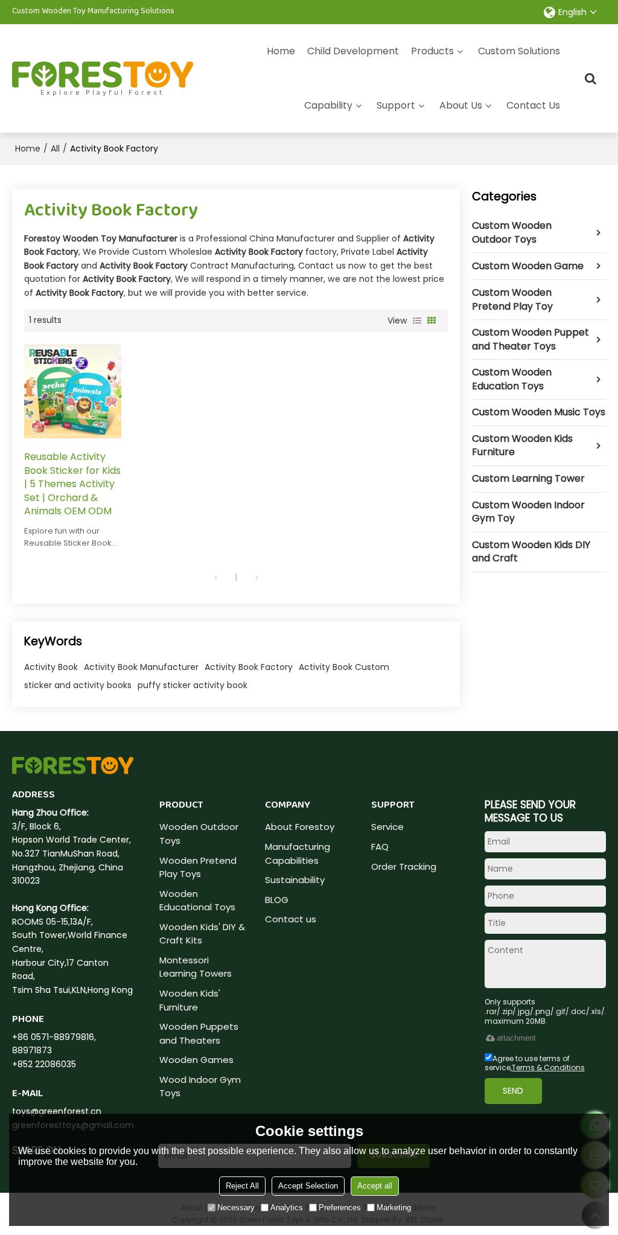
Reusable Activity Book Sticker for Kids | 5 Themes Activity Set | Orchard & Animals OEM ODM (72, 484)
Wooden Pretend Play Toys (198, 867)
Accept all (374, 1185)
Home (281, 51)
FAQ (380, 846)
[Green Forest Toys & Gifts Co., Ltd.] (102, 75)
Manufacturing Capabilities (297, 853)
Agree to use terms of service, (535, 1063)
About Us (460, 105)
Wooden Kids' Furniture (189, 1000)
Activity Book (51, 667)
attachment (516, 1037)
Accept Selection (308, 1185)
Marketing (394, 1207)
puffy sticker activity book (192, 685)
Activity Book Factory (249, 667)
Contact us (290, 919)
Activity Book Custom (344, 667)
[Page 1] (215, 578)
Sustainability (295, 879)
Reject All (242, 1185)
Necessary (236, 1207)
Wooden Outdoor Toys (198, 833)
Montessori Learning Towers (195, 967)
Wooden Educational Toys (197, 900)
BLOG (276, 899)
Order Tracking (403, 866)
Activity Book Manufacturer (141, 667)
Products (432, 51)
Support (396, 105)
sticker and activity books (78, 685)
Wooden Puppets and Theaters (198, 1033)
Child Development (353, 51)
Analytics (286, 1207)
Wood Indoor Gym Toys (200, 1086)
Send (513, 1091)
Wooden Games (196, 1059)
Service (387, 826)
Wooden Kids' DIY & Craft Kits (202, 934)
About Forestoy (299, 826)
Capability (328, 105)
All (55, 148)
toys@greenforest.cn (56, 1111)
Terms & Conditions (548, 1067)
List (417, 320)
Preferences (340, 1207)
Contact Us (533, 105)
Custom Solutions (519, 51)
